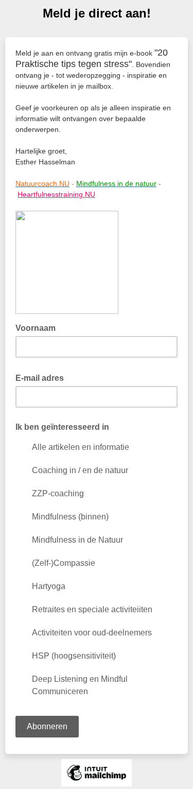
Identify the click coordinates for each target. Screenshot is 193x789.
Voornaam (38, 327)
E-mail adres (42, 377)
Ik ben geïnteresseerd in (62, 427)
